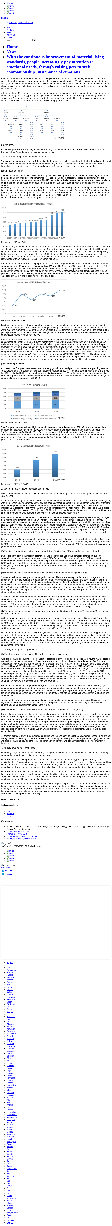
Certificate (11, 816)
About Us (11, 35)
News (9, 32)
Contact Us (11, 37)
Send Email (6, 868)
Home (9, 27)
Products (10, 30)
